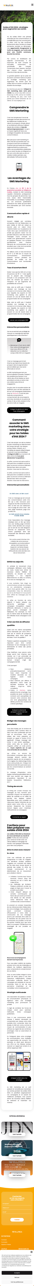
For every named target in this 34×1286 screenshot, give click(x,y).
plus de (19, 190)
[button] (31, 1252)
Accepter (17, 1273)
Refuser (17, 1277)
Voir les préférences (17, 1282)
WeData (22, 690)
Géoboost (15, 393)
